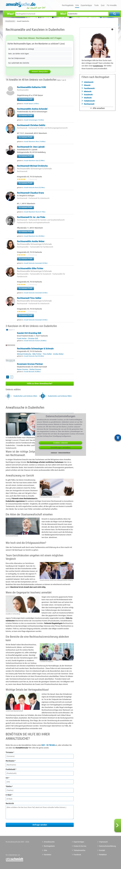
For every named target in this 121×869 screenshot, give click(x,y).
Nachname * (11, 761)
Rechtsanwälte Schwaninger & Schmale (34, 168)
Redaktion (103, 855)
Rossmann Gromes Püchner (30, 364)
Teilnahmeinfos (79, 850)
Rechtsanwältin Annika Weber (31, 241)
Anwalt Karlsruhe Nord (34, 187)
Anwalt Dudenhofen (23, 21)
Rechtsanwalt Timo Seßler (29, 298)
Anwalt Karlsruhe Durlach (35, 341)
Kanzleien (47, 855)
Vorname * (10, 752)
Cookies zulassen (60, 443)
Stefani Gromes (35, 369)
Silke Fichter (37, 354)
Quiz (103, 5)
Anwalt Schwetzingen (34, 120)
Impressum (103, 842)
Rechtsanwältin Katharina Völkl (31, 87)
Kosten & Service (80, 846)
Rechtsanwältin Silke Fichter (30, 268)
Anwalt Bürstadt (32, 371)
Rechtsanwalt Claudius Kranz (30, 193)
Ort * (7, 778)
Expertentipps (86, 5)
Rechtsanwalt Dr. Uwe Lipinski (31, 147)
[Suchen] (114, 14)
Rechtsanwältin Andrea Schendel (32, 109)
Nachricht (10, 803)
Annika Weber (58, 354)
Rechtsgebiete (67, 5)
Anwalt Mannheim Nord (34, 212)
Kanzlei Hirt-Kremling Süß (29, 333)
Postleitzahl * (11, 769)
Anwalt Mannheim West (34, 141)
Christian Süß (33, 338)
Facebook (77, 855)
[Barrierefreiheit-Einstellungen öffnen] (118, 438)
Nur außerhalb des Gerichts (18, 63)
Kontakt (102, 850)
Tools (96, 5)
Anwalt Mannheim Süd (34, 160)
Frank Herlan (22, 338)
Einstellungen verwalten (60, 447)
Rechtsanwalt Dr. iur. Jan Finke (31, 217)
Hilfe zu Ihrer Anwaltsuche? (39, 383)
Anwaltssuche (10, 21)
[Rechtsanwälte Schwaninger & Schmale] (10, 346)
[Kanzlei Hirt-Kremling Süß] (10, 330)
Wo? (63, 14)
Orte (77, 5)
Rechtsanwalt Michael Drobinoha (32, 166)
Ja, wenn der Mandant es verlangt (21, 49)
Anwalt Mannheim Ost (34, 236)
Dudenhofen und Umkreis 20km (25, 396)
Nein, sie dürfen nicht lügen (18, 54)
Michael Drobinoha (24, 354)
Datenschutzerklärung (105, 846)
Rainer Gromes (23, 369)
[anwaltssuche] (26, 9)
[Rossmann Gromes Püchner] (10, 361)
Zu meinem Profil (25, 99)
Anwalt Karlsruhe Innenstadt (35, 263)
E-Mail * (9, 795)
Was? (10, 14)
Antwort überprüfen (40, 72)
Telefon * (9, 786)
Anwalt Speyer (31, 103)
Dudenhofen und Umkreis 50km (60, 396)
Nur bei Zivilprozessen (16, 58)
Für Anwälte (112, 5)
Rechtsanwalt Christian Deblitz (31, 125)
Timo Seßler (47, 354)
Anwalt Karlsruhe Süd (34, 356)
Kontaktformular (98, 66)
